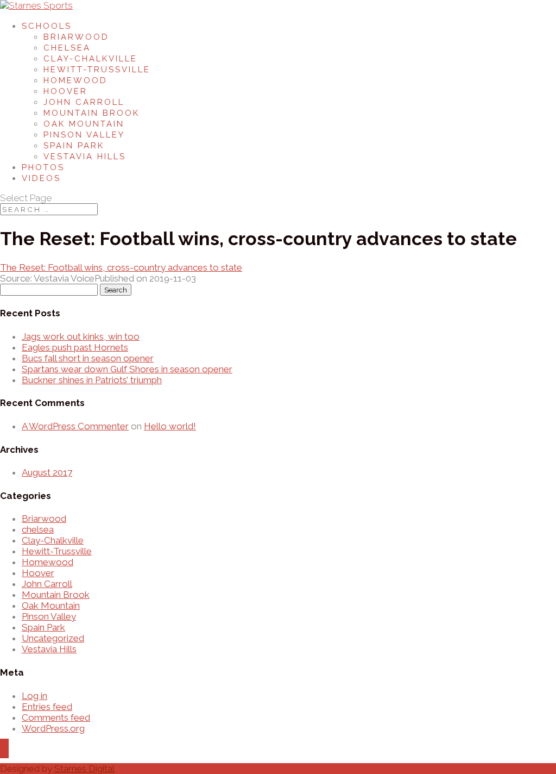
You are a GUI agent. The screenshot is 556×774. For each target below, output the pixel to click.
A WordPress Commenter (75, 426)
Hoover (65, 91)
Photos (43, 167)
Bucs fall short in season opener (88, 358)
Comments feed (56, 717)
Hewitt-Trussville (96, 69)
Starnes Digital (84, 768)
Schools (47, 26)
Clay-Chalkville (90, 59)
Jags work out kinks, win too (81, 336)
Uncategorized (53, 638)
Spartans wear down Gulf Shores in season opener (127, 369)
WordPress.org (53, 728)
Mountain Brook (91, 113)
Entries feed (47, 706)
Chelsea (67, 48)
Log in (34, 695)
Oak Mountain (83, 124)
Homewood (75, 80)
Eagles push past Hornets (75, 347)
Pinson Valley (84, 135)
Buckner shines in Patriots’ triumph (92, 379)
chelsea (38, 529)
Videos (41, 178)
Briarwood (76, 37)
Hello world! (170, 426)
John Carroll (83, 102)
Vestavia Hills (84, 156)
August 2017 (47, 472)
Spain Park (73, 146)
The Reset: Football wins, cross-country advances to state (121, 267)
